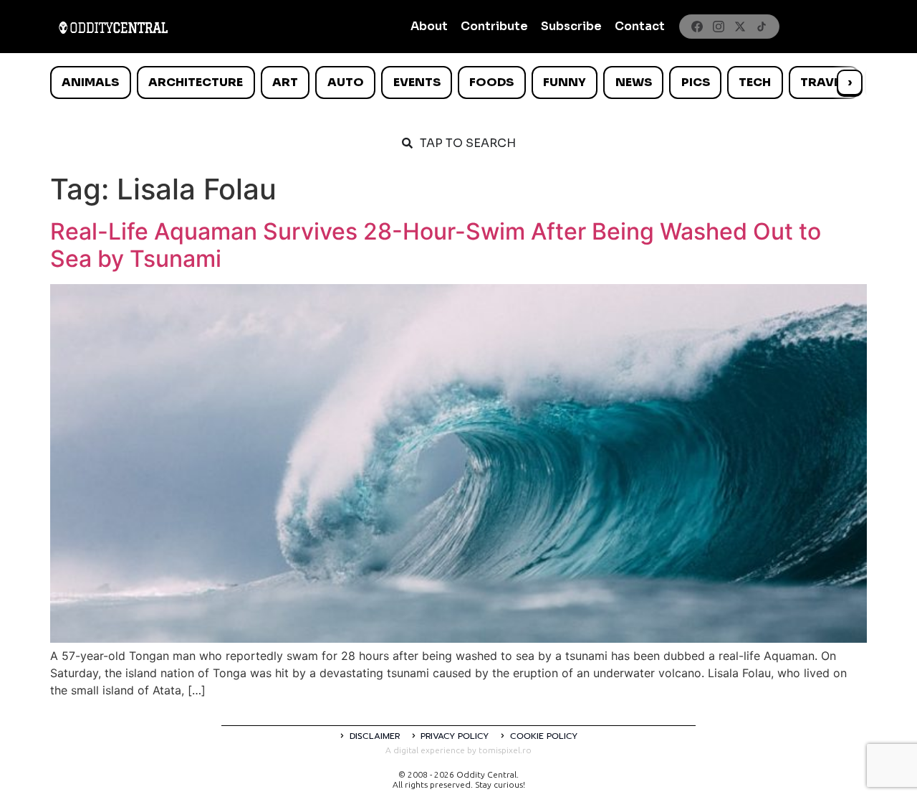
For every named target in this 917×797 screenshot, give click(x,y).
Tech (755, 82)
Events (417, 82)
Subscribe (571, 26)
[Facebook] (697, 26)
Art (285, 82)
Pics (695, 82)
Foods (491, 82)
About (429, 26)
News (633, 82)
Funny (564, 82)
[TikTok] (761, 26)
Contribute (494, 26)
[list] (458, 82)
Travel (823, 82)
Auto (345, 82)
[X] (740, 26)
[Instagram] (718, 26)
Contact (640, 26)
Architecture (195, 82)
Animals (90, 82)
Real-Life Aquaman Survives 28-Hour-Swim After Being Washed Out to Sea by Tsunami (435, 245)
